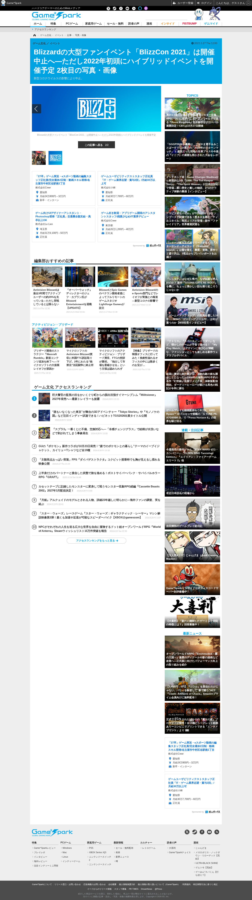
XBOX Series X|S (97, 852)
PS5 (91, 848)
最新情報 (118, 842)
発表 (118, 852)
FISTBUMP (189, 23)
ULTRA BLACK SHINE (207, 863)
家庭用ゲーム (93, 23)
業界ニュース (122, 857)
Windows (67, 848)
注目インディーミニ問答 (46, 865)
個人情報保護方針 (127, 884)
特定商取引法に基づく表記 (205, 884)
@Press (158, 889)
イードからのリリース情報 (99, 889)
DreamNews (146, 889)
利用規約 (186, 884)
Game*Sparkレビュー (45, 848)
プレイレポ (39, 852)
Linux (65, 857)
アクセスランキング (45, 29)
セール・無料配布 (124, 848)
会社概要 (112, 884)
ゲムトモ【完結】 (204, 867)
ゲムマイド (211, 23)
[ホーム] (34, 35)
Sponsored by (139, 246)
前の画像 (36, 108)
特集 (53, 23)
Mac (65, 852)
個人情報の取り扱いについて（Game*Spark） (159, 884)
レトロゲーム (149, 848)
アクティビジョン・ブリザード (52, 324)
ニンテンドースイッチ (100, 864)
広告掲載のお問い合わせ (94, 884)
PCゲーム (72, 23)
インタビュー (40, 857)
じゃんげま (201, 848)
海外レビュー (40, 861)
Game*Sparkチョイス (180, 852)
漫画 (149, 23)
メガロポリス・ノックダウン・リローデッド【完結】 (207, 855)
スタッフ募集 (120, 889)
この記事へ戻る (96, 144)
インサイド (168, 23)
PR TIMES (133, 889)
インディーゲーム (71, 861)
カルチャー (146, 842)
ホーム (38, 23)
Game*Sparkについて (42, 884)
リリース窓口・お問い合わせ (67, 884)
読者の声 (133, 23)
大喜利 (172, 848)
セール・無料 (115, 23)
